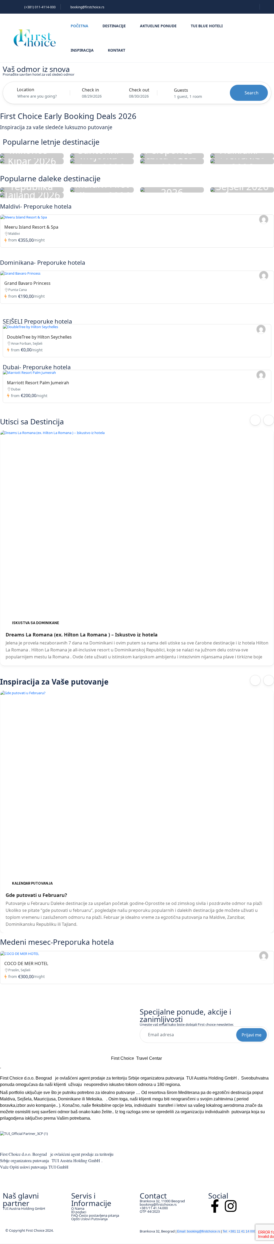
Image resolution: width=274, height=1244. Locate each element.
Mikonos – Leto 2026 (32, 155)
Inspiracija (82, 50)
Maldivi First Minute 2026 (102, 189)
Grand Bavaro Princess (27, 283)
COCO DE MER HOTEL (26, 963)
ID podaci (78, 1212)
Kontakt (116, 50)
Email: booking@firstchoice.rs (198, 1231)
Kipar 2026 (32, 161)
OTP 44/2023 (150, 1211)
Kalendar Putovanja (32, 883)
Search (251, 93)
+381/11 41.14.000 (154, 1207)
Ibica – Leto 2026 (172, 161)
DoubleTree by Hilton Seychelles (39, 337)
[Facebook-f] (215, 1206)
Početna (79, 25)
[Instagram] (230, 1206)
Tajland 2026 (31, 195)
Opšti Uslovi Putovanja (89, 1218)
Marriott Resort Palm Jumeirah (38, 383)
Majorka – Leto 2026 (102, 161)
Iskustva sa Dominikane (35, 623)
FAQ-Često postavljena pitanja (95, 1215)
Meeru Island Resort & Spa (31, 227)
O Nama (77, 1208)
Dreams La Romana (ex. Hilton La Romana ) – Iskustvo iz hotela (82, 634)
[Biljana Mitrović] (263, 219)
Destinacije (114, 25)
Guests (181, 90)
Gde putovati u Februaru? (36, 895)
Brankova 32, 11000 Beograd (162, 1201)
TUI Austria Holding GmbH (24, 1208)
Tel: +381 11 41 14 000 (239, 1231)
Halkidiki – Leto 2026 (242, 155)
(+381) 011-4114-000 (40, 7)
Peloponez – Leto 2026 (172, 155)
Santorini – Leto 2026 (102, 155)
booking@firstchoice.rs (87, 7)
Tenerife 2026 (242, 161)
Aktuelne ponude (158, 25)
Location (25, 90)
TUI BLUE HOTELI (207, 25)
